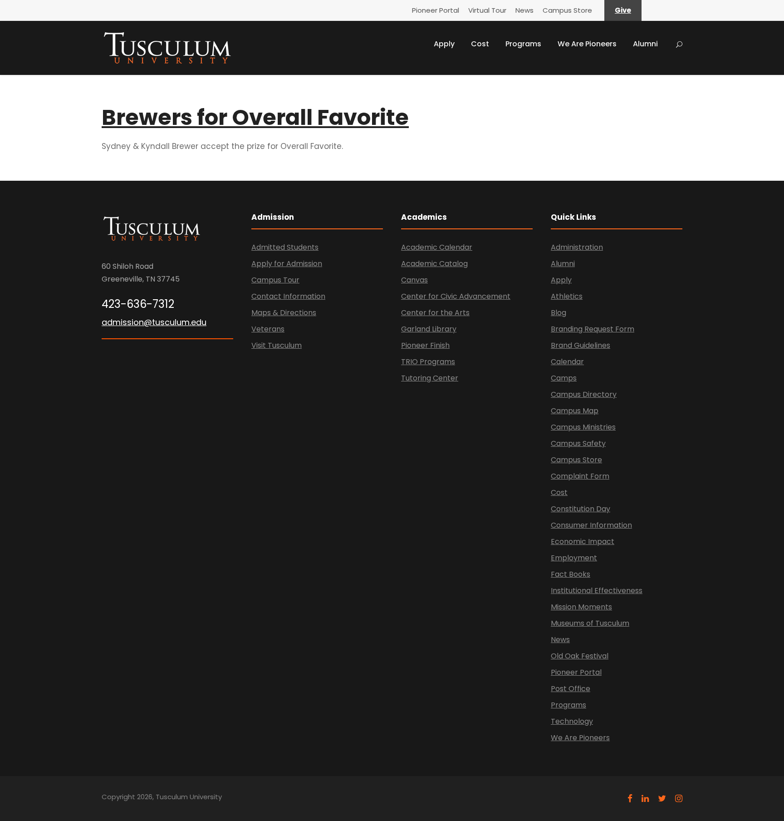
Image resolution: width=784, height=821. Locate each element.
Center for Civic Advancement (455, 296)
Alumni (645, 44)
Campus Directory (584, 394)
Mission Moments (581, 607)
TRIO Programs (428, 361)
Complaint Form (580, 476)
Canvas (414, 280)
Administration (577, 247)
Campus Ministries (583, 427)
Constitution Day (580, 509)
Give (623, 10)
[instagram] (678, 798)
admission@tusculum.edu (154, 322)
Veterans (267, 329)
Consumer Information (591, 525)
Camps (564, 378)
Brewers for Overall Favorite (255, 117)
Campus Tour (275, 280)
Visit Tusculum (276, 345)
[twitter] (662, 798)
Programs (523, 44)
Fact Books (570, 574)
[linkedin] (645, 798)
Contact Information (288, 296)
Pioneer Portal (435, 10)
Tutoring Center (429, 378)
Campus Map (574, 411)
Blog (558, 312)
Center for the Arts (435, 312)
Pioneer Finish (425, 345)
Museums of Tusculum (590, 623)
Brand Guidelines (580, 345)
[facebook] (629, 798)
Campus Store (567, 10)
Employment (574, 558)
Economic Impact (582, 541)
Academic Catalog (434, 263)
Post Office (570, 688)
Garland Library (428, 329)
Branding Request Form (592, 329)
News (524, 10)
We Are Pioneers (587, 44)
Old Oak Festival (579, 656)
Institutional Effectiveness (596, 590)
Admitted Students (284, 247)
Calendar (567, 361)
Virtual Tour (487, 10)
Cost (480, 44)
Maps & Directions (283, 312)
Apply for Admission (286, 263)
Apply (444, 44)
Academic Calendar (436, 247)
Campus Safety (578, 443)
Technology (572, 721)
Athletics (567, 296)
